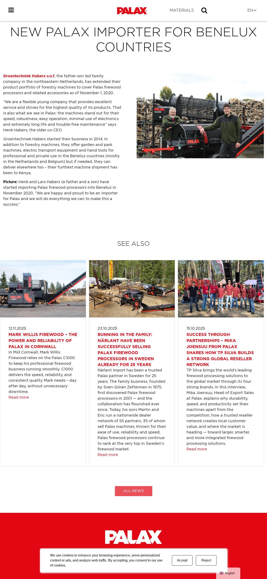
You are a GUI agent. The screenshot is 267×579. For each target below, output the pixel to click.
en (250, 10)
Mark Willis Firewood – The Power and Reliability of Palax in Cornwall (43, 341)
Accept (182, 560)
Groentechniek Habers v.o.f (28, 76)
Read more (19, 397)
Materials (182, 10)
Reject (206, 560)
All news (133, 491)
